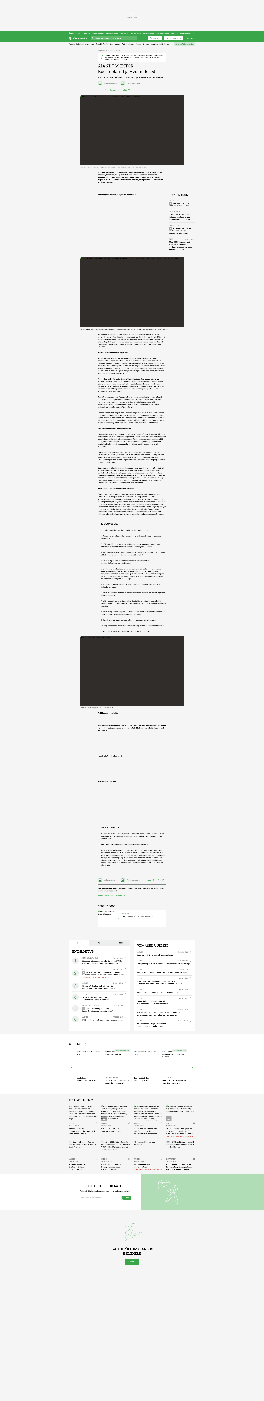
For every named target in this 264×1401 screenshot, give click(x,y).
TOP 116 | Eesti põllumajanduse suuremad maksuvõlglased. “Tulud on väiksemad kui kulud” (179, 1131)
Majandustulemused (90, 1005)
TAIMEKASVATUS (104, 50)
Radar (166, 44)
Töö (123, 44)
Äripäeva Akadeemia (112, 1077)
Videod (138, 44)
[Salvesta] (126, 958)
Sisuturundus (115, 44)
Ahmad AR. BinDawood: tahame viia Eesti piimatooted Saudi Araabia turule (181, 217)
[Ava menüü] (78, 33)
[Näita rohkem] (193, 33)
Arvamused (89, 44)
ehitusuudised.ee (148, 33)
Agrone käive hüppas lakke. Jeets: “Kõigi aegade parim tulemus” (180, 230)
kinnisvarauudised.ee (162, 33)
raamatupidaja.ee (136, 33)
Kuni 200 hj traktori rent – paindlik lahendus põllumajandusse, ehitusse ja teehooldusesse (180, 1166)
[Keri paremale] (164, 918)
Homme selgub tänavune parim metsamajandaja (157, 992)
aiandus (119, 895)
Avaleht (72, 44)
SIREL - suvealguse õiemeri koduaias (137, 917)
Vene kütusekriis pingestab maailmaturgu (155, 955)
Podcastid (130, 44)
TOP (83, 969)
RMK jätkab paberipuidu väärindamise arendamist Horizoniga (163, 964)
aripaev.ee (87, 33)
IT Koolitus (166, 1077)
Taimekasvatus (104, 895)
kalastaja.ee (174, 33)
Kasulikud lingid (157, 44)
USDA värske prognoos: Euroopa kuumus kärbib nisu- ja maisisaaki (111, 1166)
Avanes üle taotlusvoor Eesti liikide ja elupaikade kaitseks (162, 972)
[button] (100, 1198)
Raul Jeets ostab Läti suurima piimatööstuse (104, 1020)
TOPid (105, 44)
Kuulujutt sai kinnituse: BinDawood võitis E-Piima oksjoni (79, 1166)
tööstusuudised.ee (98, 33)
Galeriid (99, 44)
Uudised (85, 983)
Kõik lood (80, 44)
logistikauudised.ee (112, 33)
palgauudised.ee (185, 33)
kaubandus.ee (124, 33)
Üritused (146, 44)
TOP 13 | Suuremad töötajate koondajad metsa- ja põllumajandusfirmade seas (145, 1131)
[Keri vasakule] (119, 918)
